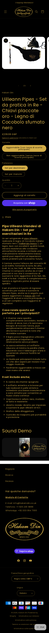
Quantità (6, 180)
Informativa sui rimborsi (29, 616)
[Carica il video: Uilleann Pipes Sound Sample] (24, 447)
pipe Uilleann (31, 238)
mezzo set (30, 295)
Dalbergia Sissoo (28, 243)
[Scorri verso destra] (30, 86)
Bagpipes (10, 469)
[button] (5, 12)
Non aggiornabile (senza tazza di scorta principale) (24, 156)
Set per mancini (13, 174)
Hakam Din (22, 613)
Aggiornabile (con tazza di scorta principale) (24, 148)
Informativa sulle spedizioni (26, 628)
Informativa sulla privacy (26, 620)
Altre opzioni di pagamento (24, 209)
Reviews (9, 481)
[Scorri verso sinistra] (19, 86)
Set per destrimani (15, 168)
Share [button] (8, 217)
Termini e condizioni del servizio (25, 624)
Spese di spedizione (10, 138)
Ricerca (9, 475)
